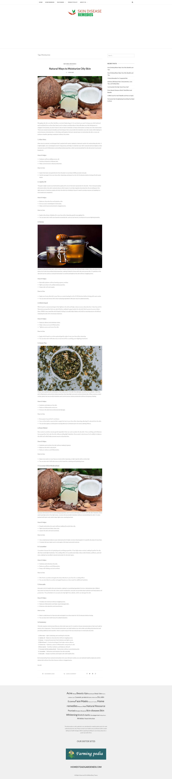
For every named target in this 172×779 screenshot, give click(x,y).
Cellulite (70, 697)
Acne (69, 693)
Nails (84, 706)
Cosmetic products (81, 697)
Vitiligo (101, 715)
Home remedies (49, 2)
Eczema (71, 701)
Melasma (80, 706)
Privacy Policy (72, 2)
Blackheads (91, 693)
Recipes (78, 711)
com (98, 767)
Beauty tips (82, 693)
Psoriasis (72, 710)
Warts (104, 715)
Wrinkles (80, 718)
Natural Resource (70, 63)
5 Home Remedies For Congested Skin (117, 78)
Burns (103, 693)
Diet (96, 697)
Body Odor (98, 694)
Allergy (74, 693)
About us (83, 2)
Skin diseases (92, 710)
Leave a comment (71, 673)
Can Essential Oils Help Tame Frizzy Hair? (118, 87)
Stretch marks (84, 715)
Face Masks (60, 2)
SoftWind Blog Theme (92, 775)
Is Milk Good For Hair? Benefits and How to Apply (120, 95)
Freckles (95, 701)
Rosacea (83, 711)
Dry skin (100, 697)
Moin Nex (71, 72)
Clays (73, 697)
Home (40, 2)
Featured (90, 701)
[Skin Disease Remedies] (86, 13)
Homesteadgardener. (83, 767)
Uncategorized (95, 715)
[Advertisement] (86, 30)
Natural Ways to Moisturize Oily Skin (70, 68)
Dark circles (92, 697)
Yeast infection (89, 718)
